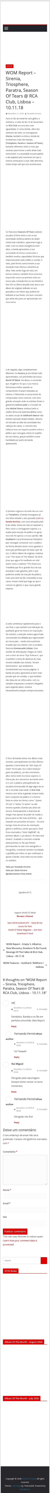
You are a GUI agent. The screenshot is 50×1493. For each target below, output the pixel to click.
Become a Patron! (25, 916)
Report (9, 66)
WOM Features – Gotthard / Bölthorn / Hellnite (23, 965)
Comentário (10, 1151)
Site (5, 1216)
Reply (14, 1026)
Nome (7, 1190)
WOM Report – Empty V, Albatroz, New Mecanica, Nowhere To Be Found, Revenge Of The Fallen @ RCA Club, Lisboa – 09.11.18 (26, 950)
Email (6, 1203)
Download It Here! (25, 933)
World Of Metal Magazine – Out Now (25, 929)
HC (13, 1003)
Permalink (43, 1009)
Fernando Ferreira (34, 113)
